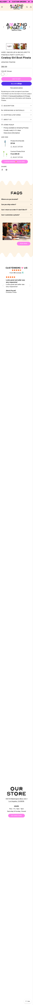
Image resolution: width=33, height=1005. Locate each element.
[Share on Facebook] (2, 170)
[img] (16, 270)
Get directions (16, 815)
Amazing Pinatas (8, 62)
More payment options (16, 88)
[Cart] (31, 7)
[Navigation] (2, 7)
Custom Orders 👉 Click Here (14, 161)
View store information (12, 133)
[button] (3, 27)
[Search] (27, 7)
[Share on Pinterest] (6, 170)
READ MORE (23, 243)
